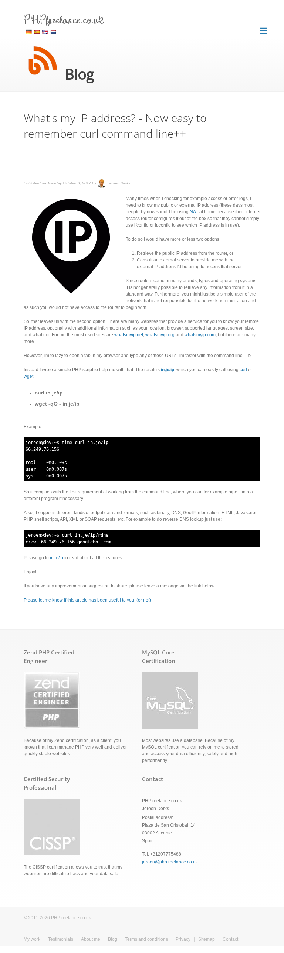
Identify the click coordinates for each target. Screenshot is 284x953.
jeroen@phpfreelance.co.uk (170, 861)
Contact (230, 939)
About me (90, 939)
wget (28, 376)
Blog (112, 939)
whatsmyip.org (160, 334)
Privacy (183, 939)
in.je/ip (56, 557)
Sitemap (206, 939)
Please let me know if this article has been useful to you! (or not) (87, 600)
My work (32, 939)
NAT (194, 211)
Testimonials (60, 939)
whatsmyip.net (128, 334)
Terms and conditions (146, 939)
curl (243, 369)
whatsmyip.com (200, 334)
